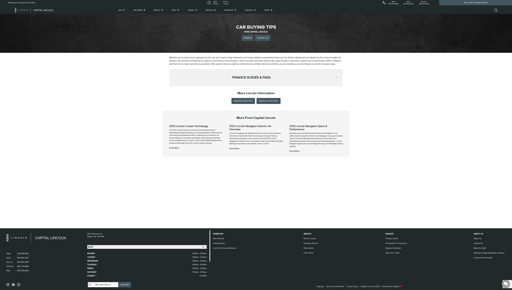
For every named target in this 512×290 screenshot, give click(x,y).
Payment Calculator (393, 248)
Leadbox (396, 286)
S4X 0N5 (31, 3)
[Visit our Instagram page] (18, 284)
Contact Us (478, 243)
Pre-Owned (137, 10)
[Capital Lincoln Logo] (34, 10)
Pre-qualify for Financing (395, 243)
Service (157, 10)
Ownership (228, 10)
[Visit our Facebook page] (8, 284)
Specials (209, 10)
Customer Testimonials (483, 258)
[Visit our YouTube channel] (13, 284)
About (267, 10)
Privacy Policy (352, 286)
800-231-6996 (23, 266)
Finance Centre (391, 238)
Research (249, 10)
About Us (477, 238)
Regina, (90, 236)
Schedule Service (311, 243)
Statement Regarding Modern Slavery (489, 253)
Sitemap (320, 286)
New (120, 10)
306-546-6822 (393, 4)
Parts (174, 10)
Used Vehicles (219, 243)
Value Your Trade (392, 253)
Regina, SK (24, 3)
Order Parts (308, 253)
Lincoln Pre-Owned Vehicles (224, 248)
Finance (191, 10)
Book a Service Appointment (475, 2)
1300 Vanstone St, (13, 3)
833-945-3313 (408, 4)
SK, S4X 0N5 (99, 236)
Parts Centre (309, 248)
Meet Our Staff (480, 248)
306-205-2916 (424, 4)
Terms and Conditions (335, 286)
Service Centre (310, 238)
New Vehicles (218, 238)
